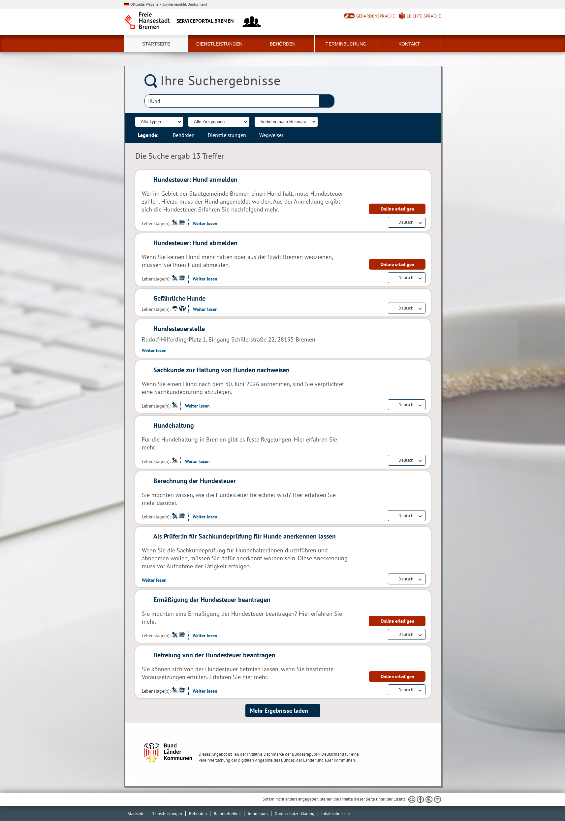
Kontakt (409, 44)
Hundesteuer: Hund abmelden (195, 243)
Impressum (258, 813)
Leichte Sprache (424, 16)
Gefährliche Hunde (179, 298)
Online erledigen (397, 209)
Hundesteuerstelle (179, 328)
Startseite (156, 44)
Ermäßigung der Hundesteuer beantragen (211, 599)
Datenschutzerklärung (294, 813)
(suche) (327, 101)
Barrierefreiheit (227, 813)
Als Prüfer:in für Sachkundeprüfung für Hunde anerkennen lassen (244, 536)
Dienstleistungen (219, 44)
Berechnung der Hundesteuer (194, 480)
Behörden (283, 44)
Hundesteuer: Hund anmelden (195, 179)
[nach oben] (544, 800)
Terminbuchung (346, 44)
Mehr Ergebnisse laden (279, 710)
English (405, 228)
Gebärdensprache (375, 16)
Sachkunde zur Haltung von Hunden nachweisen (221, 370)
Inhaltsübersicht (335, 813)
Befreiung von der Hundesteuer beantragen (214, 655)
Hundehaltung (173, 425)
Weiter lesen (205, 223)
